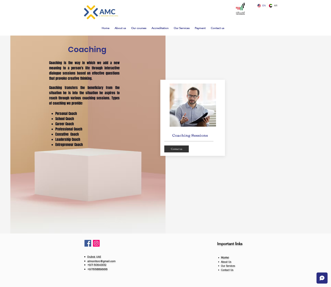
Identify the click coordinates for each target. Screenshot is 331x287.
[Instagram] (96, 243)
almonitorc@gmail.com (101, 261)
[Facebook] (87, 243)
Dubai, (91, 257)
